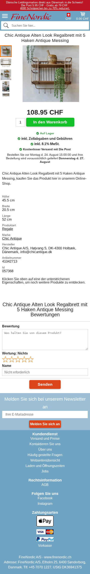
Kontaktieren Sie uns (45, 444)
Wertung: (15, 353)
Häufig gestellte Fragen (45, 455)
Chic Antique (12, 238)
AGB (45, 484)
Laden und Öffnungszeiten (45, 466)
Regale (7, 229)
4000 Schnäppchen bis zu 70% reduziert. (45, 8)
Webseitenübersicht (45, 460)
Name (6, 365)
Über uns (45, 449)
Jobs (45, 471)
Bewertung (10, 326)
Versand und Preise (45, 438)
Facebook (45, 498)
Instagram (45, 503)
